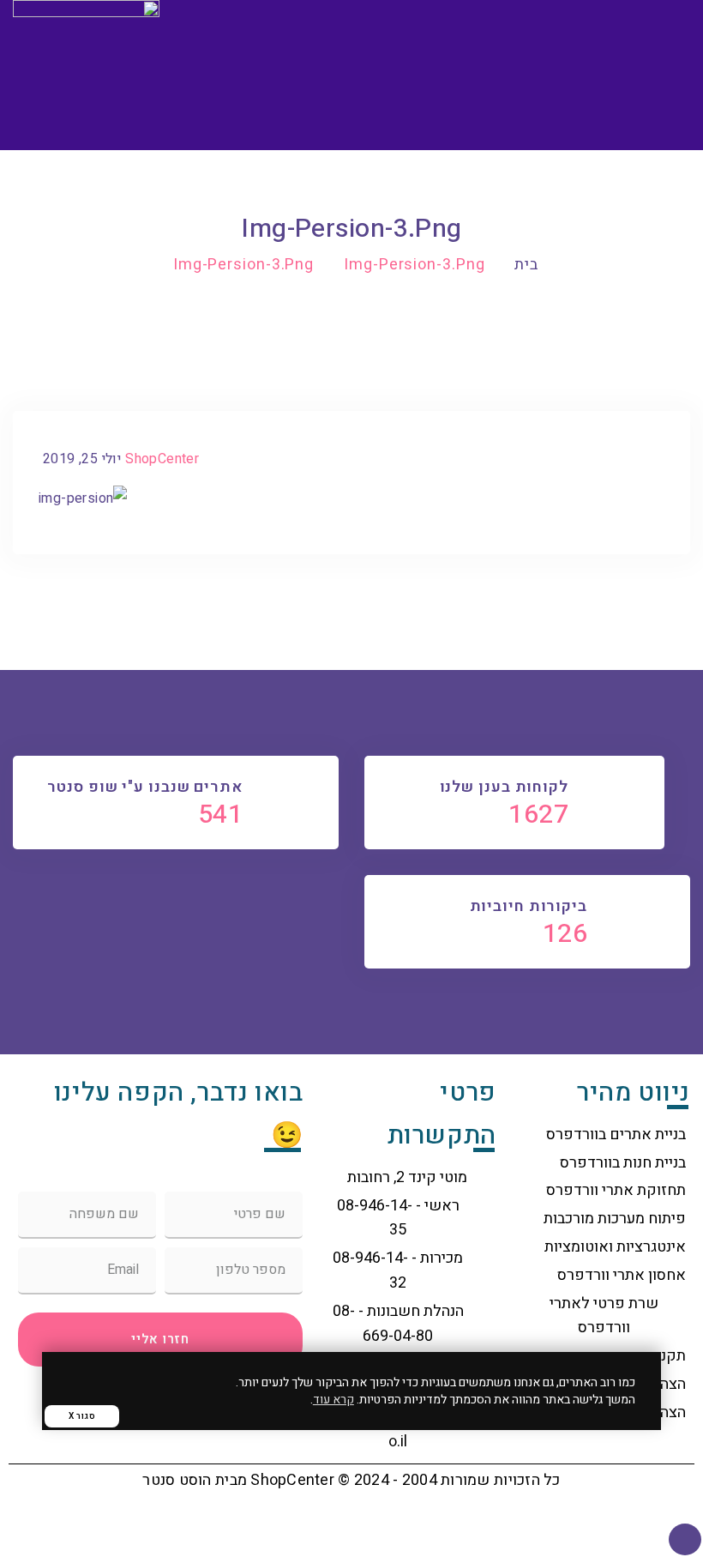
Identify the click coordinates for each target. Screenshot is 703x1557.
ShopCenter (162, 459)
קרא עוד (333, 1400)
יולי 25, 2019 (82, 459)
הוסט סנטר (176, 1480)
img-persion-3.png (414, 264)
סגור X (82, 1416)
